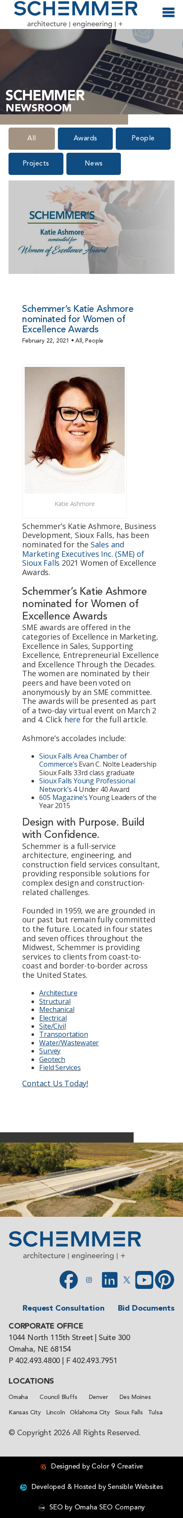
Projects (36, 163)
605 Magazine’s (63, 797)
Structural (54, 1001)
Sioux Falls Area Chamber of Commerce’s (83, 760)
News (94, 163)
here (72, 719)
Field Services (59, 1067)
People (143, 138)
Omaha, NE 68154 (40, 1349)
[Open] (168, 15)
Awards (85, 138)
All (31, 138)
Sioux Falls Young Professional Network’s (87, 785)
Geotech (52, 1059)
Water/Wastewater (69, 1042)
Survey (49, 1051)
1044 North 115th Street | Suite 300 (69, 1338)
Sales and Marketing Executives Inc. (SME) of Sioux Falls (83, 553)
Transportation (63, 1034)
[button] (10, 1179)
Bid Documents (146, 1309)
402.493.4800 (37, 1361)
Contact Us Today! (55, 1083)
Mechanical (56, 1009)
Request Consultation (63, 1309)
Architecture (58, 992)
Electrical (52, 1018)
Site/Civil (52, 1026)
